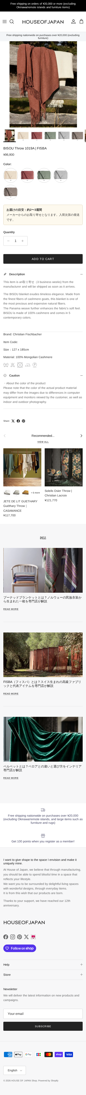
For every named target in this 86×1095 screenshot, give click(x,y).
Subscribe (43, 1026)
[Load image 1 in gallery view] (43, 84)
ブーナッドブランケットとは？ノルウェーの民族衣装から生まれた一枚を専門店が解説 (42, 599)
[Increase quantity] (23, 240)
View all (43, 442)
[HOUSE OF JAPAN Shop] (43, 22)
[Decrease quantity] (7, 240)
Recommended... (43, 435)
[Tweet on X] (13, 421)
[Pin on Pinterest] (23, 421)
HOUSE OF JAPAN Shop (24, 1080)
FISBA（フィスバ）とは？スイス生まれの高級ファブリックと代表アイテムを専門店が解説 (42, 683)
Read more (11, 609)
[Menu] (4, 21)
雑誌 (43, 538)
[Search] (13, 21)
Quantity (9, 232)
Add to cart (43, 259)
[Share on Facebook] (18, 421)
